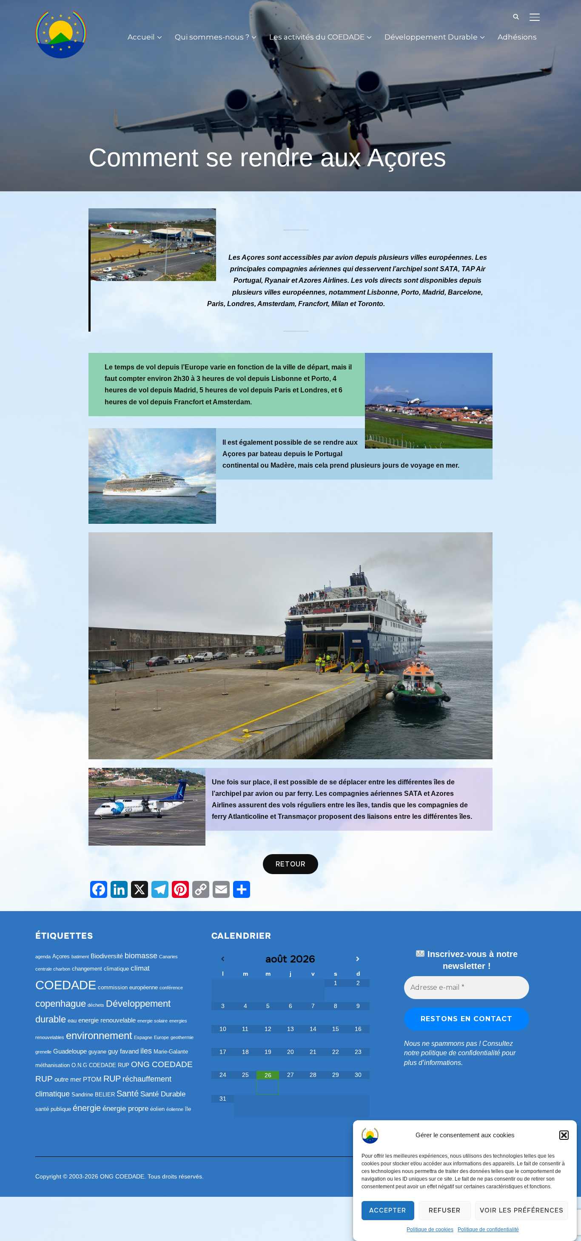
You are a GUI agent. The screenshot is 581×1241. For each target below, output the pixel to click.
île (188, 1109)
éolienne (174, 1109)
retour (290, 864)
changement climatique (100, 969)
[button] (564, 1135)
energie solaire (152, 1020)
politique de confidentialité (460, 1052)
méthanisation (52, 1065)
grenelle (43, 1051)
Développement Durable (431, 37)
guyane (97, 1051)
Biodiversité (107, 956)
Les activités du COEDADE (317, 37)
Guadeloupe (70, 1051)
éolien (157, 1109)
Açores (61, 956)
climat (140, 968)
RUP (112, 1078)
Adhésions (517, 37)
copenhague (60, 1003)
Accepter (387, 1211)
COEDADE (65, 985)
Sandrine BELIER (93, 1094)
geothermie (182, 1037)
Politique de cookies (430, 1229)
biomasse (141, 955)
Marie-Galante (171, 1051)
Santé (128, 1093)
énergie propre (125, 1109)
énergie (87, 1108)
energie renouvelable (107, 1020)
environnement (99, 1035)
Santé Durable (162, 1094)
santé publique (53, 1109)
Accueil (141, 37)
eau (72, 1020)
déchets (96, 1005)
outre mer (67, 1079)
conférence (171, 987)
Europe (161, 1037)
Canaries (168, 956)
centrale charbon (52, 968)
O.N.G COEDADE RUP (100, 1065)
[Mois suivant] (358, 959)
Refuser (445, 1211)
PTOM (92, 1079)
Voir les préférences (522, 1211)
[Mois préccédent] (222, 959)
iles (146, 1051)
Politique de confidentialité (488, 1229)
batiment (80, 956)
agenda (43, 956)
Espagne (143, 1037)
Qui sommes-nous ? (212, 37)
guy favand (123, 1051)
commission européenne (128, 987)
